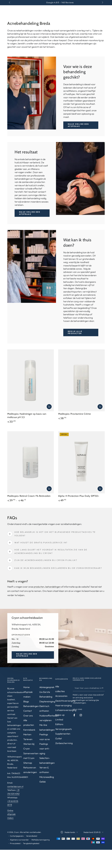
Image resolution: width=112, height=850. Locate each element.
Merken (27, 734)
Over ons (28, 715)
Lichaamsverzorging (65, 710)
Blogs (26, 701)
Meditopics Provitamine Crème (74, 413)
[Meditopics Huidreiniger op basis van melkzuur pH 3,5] (30, 380)
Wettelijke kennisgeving (40, 840)
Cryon (16, 832)
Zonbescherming (64, 743)
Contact (27, 710)
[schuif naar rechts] (102, 2)
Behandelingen (31, 706)
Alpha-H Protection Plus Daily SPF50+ (78, 496)
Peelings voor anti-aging (44, 748)
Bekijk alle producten (75, 332)
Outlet (58, 738)
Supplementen (62, 733)
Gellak (42, 781)
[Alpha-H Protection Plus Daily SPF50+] (81, 462)
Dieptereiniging (47, 701)
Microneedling (46, 776)
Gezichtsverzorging (65, 700)
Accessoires (61, 695)
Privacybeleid (15, 843)
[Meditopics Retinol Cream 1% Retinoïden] (30, 462)
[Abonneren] (103, 688)
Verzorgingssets (63, 729)
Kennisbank (29, 729)
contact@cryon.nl (15, 786)
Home (26, 687)
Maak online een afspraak (78, 125)
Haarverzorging (63, 705)
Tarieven (27, 739)
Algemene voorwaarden (19, 840)
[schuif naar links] (9, 2)
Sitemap (27, 762)
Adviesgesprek (46, 687)
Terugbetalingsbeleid (31, 843)
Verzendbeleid (31, 836)
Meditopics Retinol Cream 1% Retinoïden (29, 496)
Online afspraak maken (11, 814)
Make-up (59, 714)
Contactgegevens (16, 836)
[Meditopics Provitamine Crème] (81, 380)
